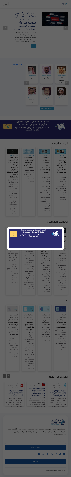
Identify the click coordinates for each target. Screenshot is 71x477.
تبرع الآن (13, 232)
